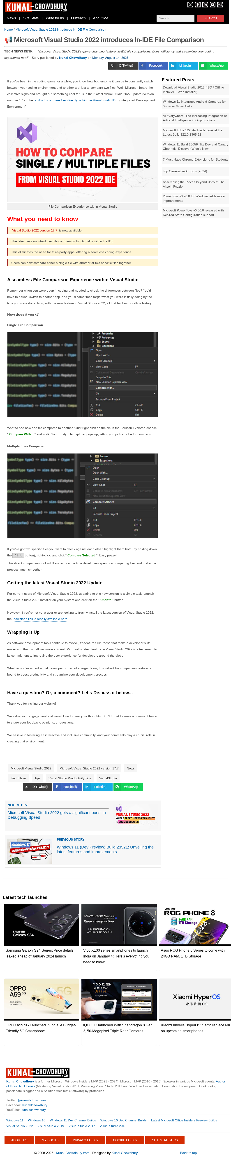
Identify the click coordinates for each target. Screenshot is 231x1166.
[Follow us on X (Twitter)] (190, 6)
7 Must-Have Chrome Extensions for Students (195, 159)
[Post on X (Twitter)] (123, 68)
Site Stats (31, 18)
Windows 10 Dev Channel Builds (123, 1120)
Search (211, 18)
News (11, 18)
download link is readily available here (40, 619)
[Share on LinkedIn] (184, 68)
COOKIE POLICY (125, 1140)
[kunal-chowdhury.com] (37, 11)
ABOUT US (19, 1140)
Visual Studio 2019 (50, 1126)
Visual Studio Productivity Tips (70, 778)
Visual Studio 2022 (19, 1126)
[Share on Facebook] (154, 68)
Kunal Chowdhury (125, 1153)
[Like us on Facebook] (198, 6)
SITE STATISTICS (165, 1140)
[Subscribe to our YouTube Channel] (212, 6)
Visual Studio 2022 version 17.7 (34, 230)
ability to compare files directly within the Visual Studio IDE (76, 100)
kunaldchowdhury (34, 1105)
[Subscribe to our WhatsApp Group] (220, 6)
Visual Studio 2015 (113, 1126)
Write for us (55, 18)
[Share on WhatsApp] (213, 68)
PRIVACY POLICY (86, 1140)
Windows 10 (36, 1120)
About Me (100, 18)
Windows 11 (14, 1120)
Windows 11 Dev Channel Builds (73, 1120)
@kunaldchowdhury (32, 1100)
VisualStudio (108, 778)
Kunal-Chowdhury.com (73, 1153)
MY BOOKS (50, 1140)
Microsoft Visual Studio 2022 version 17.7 (89, 768)
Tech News (18, 778)
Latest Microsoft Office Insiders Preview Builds (184, 1120)
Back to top (188, 1153)
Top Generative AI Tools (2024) (185, 171)
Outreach (78, 18)
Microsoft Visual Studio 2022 (31, 768)
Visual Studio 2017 (82, 1126)
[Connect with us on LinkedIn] (205, 6)
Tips (37, 778)
